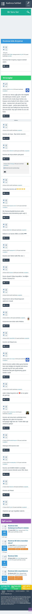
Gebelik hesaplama (20, 591)
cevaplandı (5, 90)
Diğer (11, 54)
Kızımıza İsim (13, 556)
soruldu (10, 56)
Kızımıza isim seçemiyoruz (18, 571)
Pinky (27, 530)
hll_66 (9, 560)
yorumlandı (6, 165)
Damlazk (10, 547)
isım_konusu (11, 579)
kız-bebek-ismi (12, 549)
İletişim (3, 591)
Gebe (27, 591)
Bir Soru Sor (13, 12)
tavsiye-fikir (11, 577)
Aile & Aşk (17, 545)
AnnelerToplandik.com (6, 593)
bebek (18, 549)
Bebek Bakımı (10, 591)
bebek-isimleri (24, 549)
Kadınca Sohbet (13, 3)
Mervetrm (10, 575)
